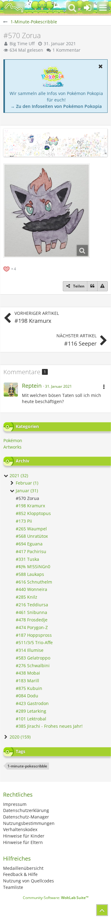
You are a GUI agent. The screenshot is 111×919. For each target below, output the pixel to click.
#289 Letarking (31, 711)
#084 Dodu (27, 696)
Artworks (12, 447)
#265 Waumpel (31, 529)
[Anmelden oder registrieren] (87, 8)
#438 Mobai (28, 673)
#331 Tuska (27, 559)
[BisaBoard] (14, 8)
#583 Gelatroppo (33, 658)
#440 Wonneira (31, 589)
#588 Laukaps (30, 574)
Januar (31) (26, 490)
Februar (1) (26, 483)
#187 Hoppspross (34, 635)
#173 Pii (24, 521)
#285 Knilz (26, 597)
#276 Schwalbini (33, 665)
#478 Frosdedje (31, 620)
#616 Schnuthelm (34, 582)
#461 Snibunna (31, 612)
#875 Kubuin (29, 688)
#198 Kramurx (30, 506)
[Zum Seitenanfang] (102, 910)
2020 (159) (19, 737)
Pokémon (12, 440)
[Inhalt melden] (102, 286)
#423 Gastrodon (32, 703)
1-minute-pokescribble (27, 766)
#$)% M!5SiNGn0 (33, 566)
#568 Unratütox (32, 536)
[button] (103, 8)
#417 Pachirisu (31, 551)
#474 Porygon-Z (32, 627)
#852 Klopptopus (33, 513)
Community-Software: (55, 897)
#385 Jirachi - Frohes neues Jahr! (49, 726)
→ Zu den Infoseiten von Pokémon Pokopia (56, 106)
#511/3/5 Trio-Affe (34, 642)
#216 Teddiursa (32, 605)
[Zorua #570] (46, 211)
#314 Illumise (29, 650)
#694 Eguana (29, 544)
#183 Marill (27, 680)
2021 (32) (18, 475)
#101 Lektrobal (31, 719)
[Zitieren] (92, 286)
